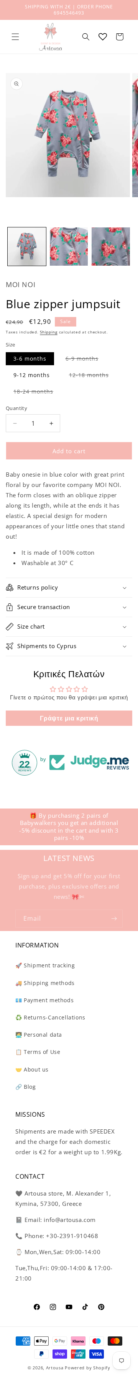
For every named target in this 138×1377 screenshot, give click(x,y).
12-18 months (93, 376)
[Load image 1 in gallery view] (27, 246)
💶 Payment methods (44, 1000)
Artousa (55, 1367)
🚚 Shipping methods (45, 983)
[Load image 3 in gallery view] (111, 246)
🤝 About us (32, 1069)
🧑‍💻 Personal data (38, 1034)
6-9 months (86, 359)
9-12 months (31, 375)
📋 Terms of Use (37, 1051)
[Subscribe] (113, 919)
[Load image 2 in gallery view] (69, 246)
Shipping (49, 332)
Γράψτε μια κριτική (69, 718)
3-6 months (29, 358)
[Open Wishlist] (102, 36)
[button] (15, 36)
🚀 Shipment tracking (45, 965)
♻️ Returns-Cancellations (50, 1017)
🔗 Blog (25, 1086)
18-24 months (37, 392)
